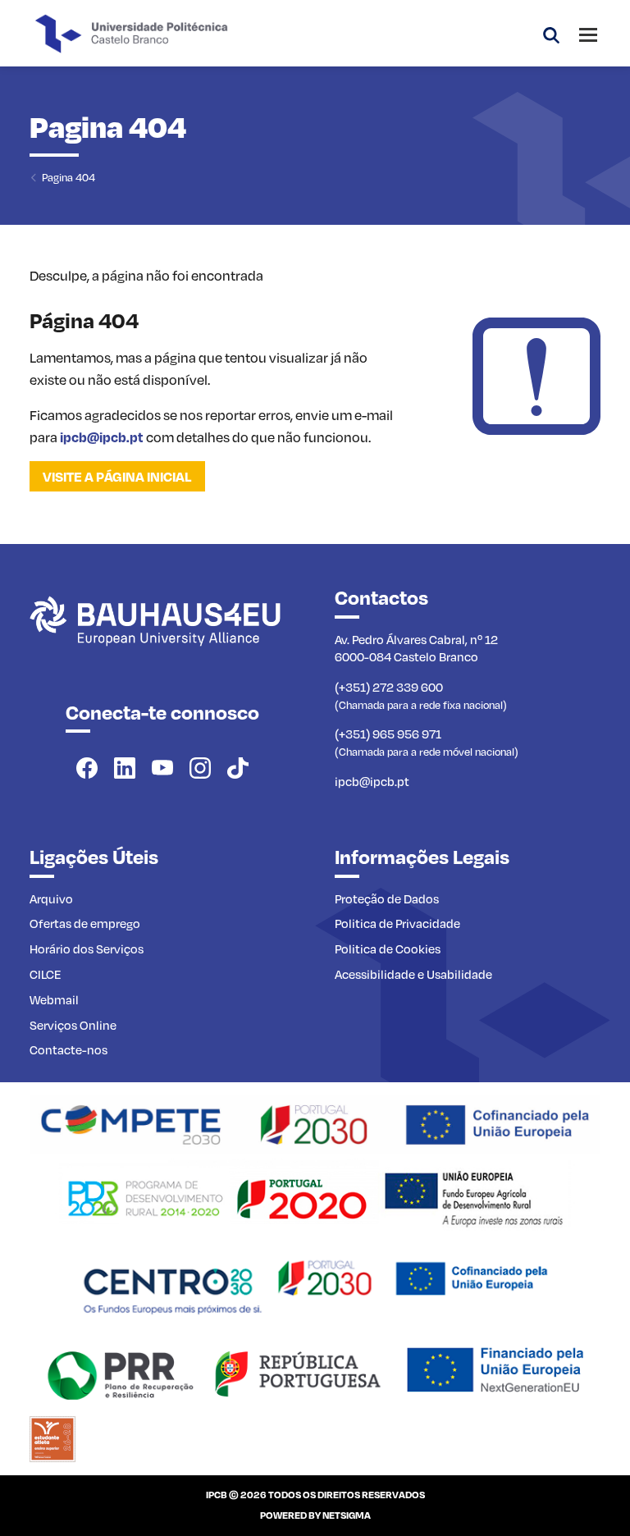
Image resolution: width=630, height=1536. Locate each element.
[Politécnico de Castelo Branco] (162, 639)
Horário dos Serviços (87, 948)
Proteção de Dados (387, 898)
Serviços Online (73, 1024)
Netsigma (346, 1515)
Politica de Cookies (388, 948)
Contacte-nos (68, 1049)
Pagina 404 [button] (68, 176)
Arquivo (51, 898)
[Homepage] (315, 1123)
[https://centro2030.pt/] (315, 1283)
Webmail (54, 999)
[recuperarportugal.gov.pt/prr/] (315, 1371)
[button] (551, 33)
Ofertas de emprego (85, 923)
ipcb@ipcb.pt (102, 437)
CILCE (46, 974)
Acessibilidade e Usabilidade (413, 974)
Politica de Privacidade (397, 923)
